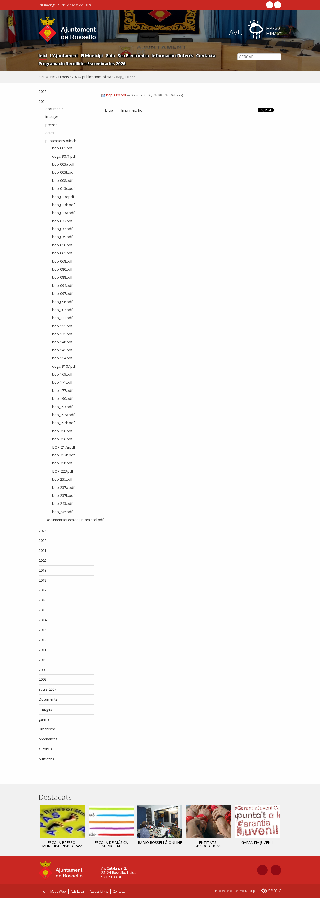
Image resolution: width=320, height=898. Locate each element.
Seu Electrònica (133, 55)
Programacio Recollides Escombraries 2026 (82, 63)
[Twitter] (277, 4)
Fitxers (63, 77)
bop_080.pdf (116, 95)
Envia (109, 110)
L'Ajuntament (64, 55)
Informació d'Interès (173, 55)
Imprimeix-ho (131, 110)
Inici (43, 55)
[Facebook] (269, 4)
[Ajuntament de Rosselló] (67, 29)
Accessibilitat (99, 891)
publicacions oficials (98, 77)
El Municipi (92, 55)
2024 (76, 77)
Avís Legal (78, 891)
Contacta (205, 55)
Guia (110, 55)
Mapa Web (58, 891)
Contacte (119, 891)
